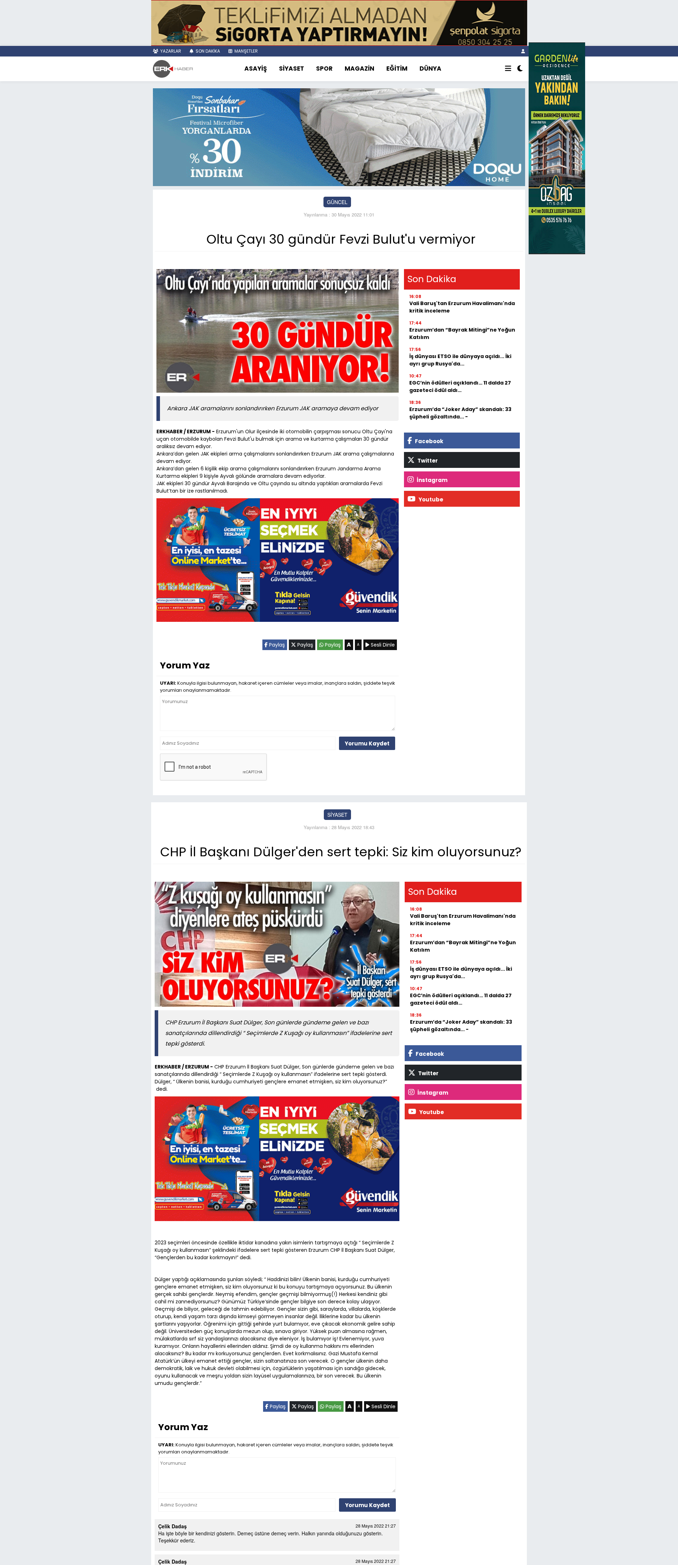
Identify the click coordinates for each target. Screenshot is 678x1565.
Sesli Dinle (382, 644)
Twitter (427, 460)
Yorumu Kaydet (367, 743)
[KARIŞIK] (277, 561)
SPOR (324, 68)
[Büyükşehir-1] (339, 136)
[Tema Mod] (520, 68)
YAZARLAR (170, 51)
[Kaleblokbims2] (557, 147)
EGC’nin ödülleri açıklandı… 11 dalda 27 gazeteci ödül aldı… (460, 386)
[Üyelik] (523, 51)
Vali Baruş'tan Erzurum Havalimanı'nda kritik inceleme (462, 307)
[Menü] (508, 69)
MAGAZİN (359, 68)
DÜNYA (430, 68)
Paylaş (276, 644)
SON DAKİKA (207, 51)
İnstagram (431, 480)
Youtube (430, 499)
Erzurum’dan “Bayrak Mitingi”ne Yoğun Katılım (462, 333)
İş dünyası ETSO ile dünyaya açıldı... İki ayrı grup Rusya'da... (460, 360)
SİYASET (291, 68)
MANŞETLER (245, 51)
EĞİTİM (397, 68)
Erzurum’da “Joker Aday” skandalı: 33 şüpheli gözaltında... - (460, 413)
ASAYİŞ (255, 68)
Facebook (428, 441)
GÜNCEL (337, 202)
